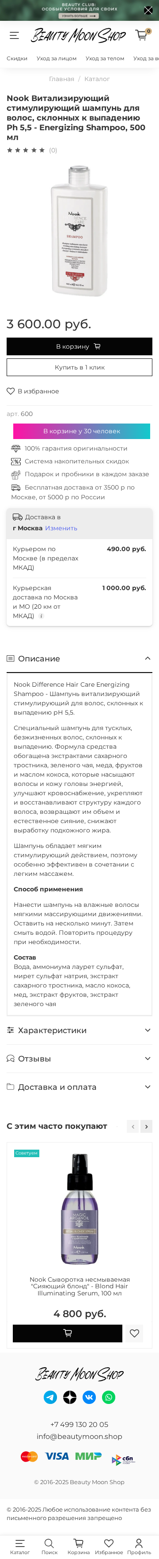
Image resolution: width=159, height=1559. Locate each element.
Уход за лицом (56, 58)
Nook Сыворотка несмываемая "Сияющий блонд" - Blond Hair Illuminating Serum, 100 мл (80, 1286)
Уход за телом (105, 58)
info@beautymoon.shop (79, 1436)
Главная (61, 79)
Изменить (61, 528)
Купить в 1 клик (80, 367)
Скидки (17, 58)
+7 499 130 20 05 (79, 1424)
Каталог (97, 79)
